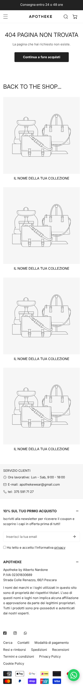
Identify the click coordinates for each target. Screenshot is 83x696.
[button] (75, 16)
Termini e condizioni (18, 656)
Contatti (23, 643)
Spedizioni (39, 650)
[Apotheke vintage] (40, 16)
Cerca (7, 643)
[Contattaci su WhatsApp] (74, 675)
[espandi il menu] (5, 16)
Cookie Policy (13, 663)
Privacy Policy (50, 656)
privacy (59, 548)
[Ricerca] (65, 16)
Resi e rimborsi (14, 650)
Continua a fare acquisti (41, 57)
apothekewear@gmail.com (40, 484)
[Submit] (74, 536)
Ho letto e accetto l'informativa (35, 548)
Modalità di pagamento (51, 643)
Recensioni (60, 650)
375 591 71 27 (24, 492)
